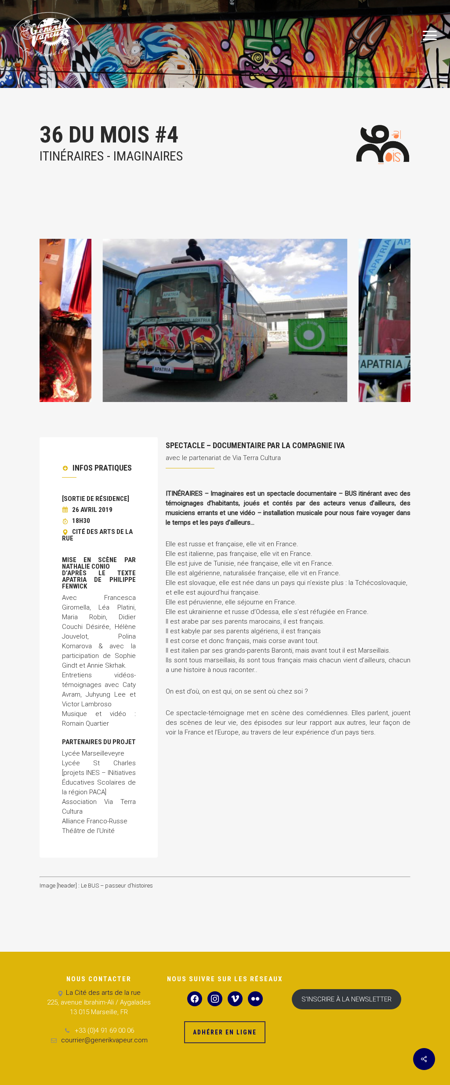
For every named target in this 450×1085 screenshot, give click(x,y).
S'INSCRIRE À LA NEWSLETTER (346, 999)
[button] (430, 35)
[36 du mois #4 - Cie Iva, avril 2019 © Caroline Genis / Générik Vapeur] (224, 320)
